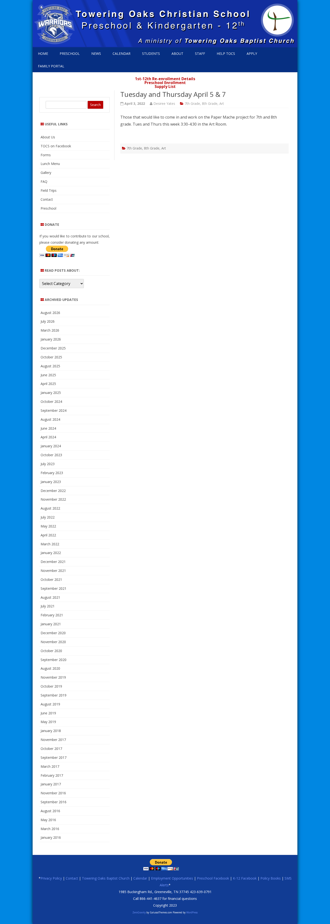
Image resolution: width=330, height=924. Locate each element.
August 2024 (50, 419)
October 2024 (51, 401)
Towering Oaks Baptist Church (105, 878)
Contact (47, 199)
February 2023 (52, 472)
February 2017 (52, 775)
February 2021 (52, 615)
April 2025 (48, 383)
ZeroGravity (139, 912)
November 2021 (53, 570)
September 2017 (53, 757)
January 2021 (51, 624)
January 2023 (51, 481)
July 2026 (48, 321)
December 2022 (53, 490)
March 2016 (50, 828)
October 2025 (51, 357)
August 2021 (50, 597)
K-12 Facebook (245, 878)
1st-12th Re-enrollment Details (165, 78)
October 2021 (51, 579)
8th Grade (209, 103)
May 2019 (48, 721)
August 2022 (50, 508)
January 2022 (51, 552)
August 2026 (50, 312)
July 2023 (48, 464)
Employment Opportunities (172, 878)
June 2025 (48, 375)
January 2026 (51, 339)
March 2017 (50, 766)
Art (221, 103)
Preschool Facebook (213, 878)
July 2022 (48, 517)
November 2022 (53, 499)
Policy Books (270, 878)
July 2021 (48, 606)
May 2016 (48, 819)
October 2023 (51, 455)
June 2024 (48, 428)
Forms (46, 155)
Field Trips (49, 190)
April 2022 (48, 535)
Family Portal (51, 66)
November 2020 (53, 642)
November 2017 (53, 739)
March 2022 (50, 544)
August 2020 (50, 668)
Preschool (70, 53)
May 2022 (48, 526)
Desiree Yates (164, 103)
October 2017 (51, 748)
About (177, 53)
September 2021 (53, 588)
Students (151, 53)
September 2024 (53, 410)
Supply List (165, 86)
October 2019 (51, 686)
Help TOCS (226, 53)
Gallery (46, 172)
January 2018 (51, 730)
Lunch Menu (50, 163)
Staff (200, 53)
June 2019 (48, 713)
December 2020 (53, 633)
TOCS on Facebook (56, 146)
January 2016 (51, 837)
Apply (252, 53)
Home (43, 53)
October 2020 (51, 650)
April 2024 (48, 437)
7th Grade (192, 103)
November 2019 (53, 677)
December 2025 (53, 348)
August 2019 (50, 704)
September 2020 (53, 659)
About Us (48, 137)
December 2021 (53, 561)
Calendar (121, 53)
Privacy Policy (51, 878)
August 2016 (50, 811)
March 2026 (50, 330)
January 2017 (51, 784)
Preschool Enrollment (165, 82)
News (96, 53)
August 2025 (50, 366)
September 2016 (53, 802)
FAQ (44, 181)
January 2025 (51, 392)
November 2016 (53, 793)
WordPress (192, 912)
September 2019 (53, 695)
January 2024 (51, 446)
